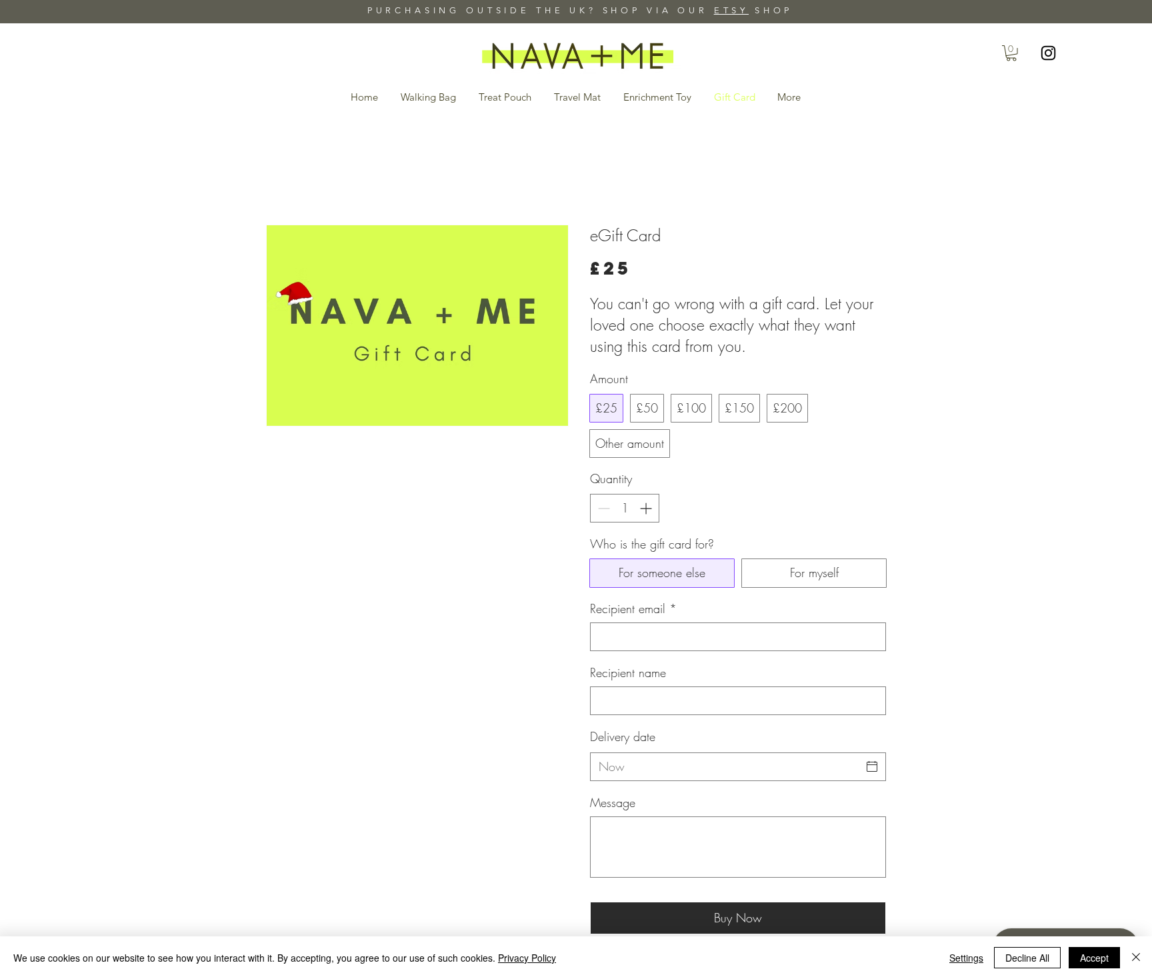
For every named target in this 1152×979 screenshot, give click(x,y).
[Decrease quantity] (602, 508)
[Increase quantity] (647, 508)
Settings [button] (966, 957)
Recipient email (633, 608)
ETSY (731, 10)
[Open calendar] (872, 766)
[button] (1011, 53)
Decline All (1027, 957)
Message (612, 802)
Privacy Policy (527, 957)
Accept (1094, 957)
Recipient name (628, 672)
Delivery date (622, 736)
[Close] (1136, 957)
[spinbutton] (625, 508)
